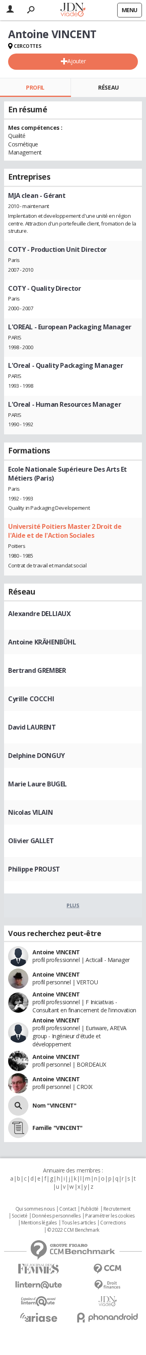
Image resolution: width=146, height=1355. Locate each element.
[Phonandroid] (107, 1317)
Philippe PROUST (34, 869)
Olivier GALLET (31, 840)
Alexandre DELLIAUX (39, 613)
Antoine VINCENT (56, 952)
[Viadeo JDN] (107, 1301)
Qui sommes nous (35, 1209)
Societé (19, 1216)
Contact (67, 1209)
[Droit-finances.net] (107, 1285)
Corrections (112, 1223)
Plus (73, 905)
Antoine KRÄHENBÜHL (42, 642)
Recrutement (117, 1209)
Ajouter (76, 61)
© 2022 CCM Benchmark (73, 1230)
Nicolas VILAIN (30, 812)
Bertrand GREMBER (37, 670)
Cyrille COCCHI (31, 698)
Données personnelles (56, 1216)
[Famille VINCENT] (18, 1128)
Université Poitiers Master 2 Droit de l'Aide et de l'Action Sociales (64, 531)
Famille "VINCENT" (57, 1128)
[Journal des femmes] (38, 1269)
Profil (35, 87)
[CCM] (107, 1269)
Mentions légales (39, 1223)
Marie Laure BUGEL (37, 784)
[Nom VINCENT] (18, 1105)
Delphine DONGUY (36, 755)
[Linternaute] (38, 1285)
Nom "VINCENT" (54, 1105)
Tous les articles (79, 1223)
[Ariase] (38, 1317)
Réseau (108, 87)
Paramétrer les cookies (110, 1216)
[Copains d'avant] (38, 1301)
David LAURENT (32, 727)
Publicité (90, 1209)
